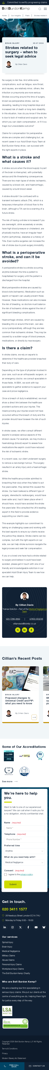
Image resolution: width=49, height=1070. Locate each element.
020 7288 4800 (13, 619)
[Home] (16, 8)
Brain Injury (12, 43)
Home (4, 15)
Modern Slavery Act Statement (14, 1058)
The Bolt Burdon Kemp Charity (16, 973)
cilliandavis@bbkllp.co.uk (24, 624)
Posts (27, 15)
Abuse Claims (8, 960)
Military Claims (8, 956)
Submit (13, 884)
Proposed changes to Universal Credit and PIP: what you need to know (19, 701)
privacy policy (26, 875)
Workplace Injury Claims (13, 969)
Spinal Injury (7, 942)
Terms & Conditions (9, 1049)
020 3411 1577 (14, 909)
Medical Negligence (11, 951)
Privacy (5, 1054)
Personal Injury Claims (12, 965)
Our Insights (16, 15)
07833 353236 (36, 619)
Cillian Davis (22, 64)
